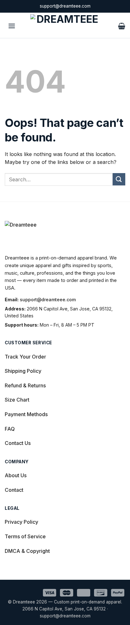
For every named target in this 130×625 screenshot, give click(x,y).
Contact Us (18, 443)
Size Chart (17, 400)
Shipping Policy (23, 371)
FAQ (10, 429)
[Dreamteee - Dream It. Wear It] (65, 25)
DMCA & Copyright (27, 551)
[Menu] (11, 25)
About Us (16, 475)
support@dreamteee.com (48, 299)
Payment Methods (26, 414)
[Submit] (119, 179)
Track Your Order (25, 356)
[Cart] (121, 25)
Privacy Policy (21, 522)
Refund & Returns (25, 385)
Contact (14, 490)
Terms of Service (25, 536)
